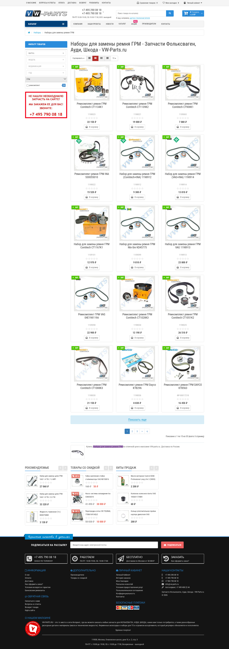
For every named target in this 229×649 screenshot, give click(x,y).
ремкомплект (34, 85)
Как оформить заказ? (34, 584)
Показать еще (137, 420)
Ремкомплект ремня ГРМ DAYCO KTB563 (183, 386)
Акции (134, 23)
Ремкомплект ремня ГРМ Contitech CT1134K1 (92, 105)
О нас (27, 575)
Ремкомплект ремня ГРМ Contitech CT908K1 (183, 105)
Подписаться (174, 545)
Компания (77, 24)
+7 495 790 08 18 (91, 13)
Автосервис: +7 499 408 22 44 (177, 587)
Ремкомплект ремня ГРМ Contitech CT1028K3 (137, 316)
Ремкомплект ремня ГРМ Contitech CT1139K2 (137, 105)
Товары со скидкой (79, 578)
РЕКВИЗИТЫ (94, 3)
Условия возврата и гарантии (37, 587)
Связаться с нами (32, 601)
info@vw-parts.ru (172, 584)
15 (113, 58)
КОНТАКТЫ (106, 3)
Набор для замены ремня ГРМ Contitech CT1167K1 (92, 245)
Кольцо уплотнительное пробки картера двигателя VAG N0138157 (143, 514)
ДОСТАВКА (72, 3)
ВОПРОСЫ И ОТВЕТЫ (47, 3)
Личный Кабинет (123, 575)
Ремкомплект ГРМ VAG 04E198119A (91, 316)
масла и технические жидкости (83, 625)
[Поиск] (170, 13)
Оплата (28, 578)
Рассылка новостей (124, 584)
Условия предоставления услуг (129, 587)
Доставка (29, 581)
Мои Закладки (122, 581)
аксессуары (114, 625)
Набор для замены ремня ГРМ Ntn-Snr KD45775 (137, 245)
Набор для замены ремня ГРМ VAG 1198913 (183, 245)
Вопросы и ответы (33, 604)
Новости (109, 24)
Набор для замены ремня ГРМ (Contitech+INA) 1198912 (137, 175)
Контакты (165, 24)
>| (147, 431)
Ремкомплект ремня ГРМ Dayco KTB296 (137, 386)
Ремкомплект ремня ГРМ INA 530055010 (91, 175)
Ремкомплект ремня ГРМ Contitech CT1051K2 (183, 316)
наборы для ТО (127, 625)
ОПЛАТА (61, 3)
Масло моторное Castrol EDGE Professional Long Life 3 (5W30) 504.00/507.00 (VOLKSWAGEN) (143, 479)
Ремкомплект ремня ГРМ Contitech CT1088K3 (92, 386)
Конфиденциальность (125, 593)
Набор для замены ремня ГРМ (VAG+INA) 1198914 (183, 175)
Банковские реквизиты (35, 590)
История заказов (123, 578)
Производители (149, 24)
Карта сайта (30, 610)
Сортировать (78, 58)
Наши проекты (94, 24)
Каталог (122, 24)
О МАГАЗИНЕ (31, 3)
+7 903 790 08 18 (171, 581)
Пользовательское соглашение (129, 590)
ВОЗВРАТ (82, 3)
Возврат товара (31, 607)
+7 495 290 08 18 (91, 10)
